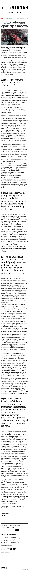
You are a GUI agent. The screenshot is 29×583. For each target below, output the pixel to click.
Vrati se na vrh (25, 569)
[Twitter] (2, 515)
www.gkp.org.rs (5, 544)
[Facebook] (5, 515)
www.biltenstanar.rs (6, 545)
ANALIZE (3, 18)
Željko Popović (8, 18)
